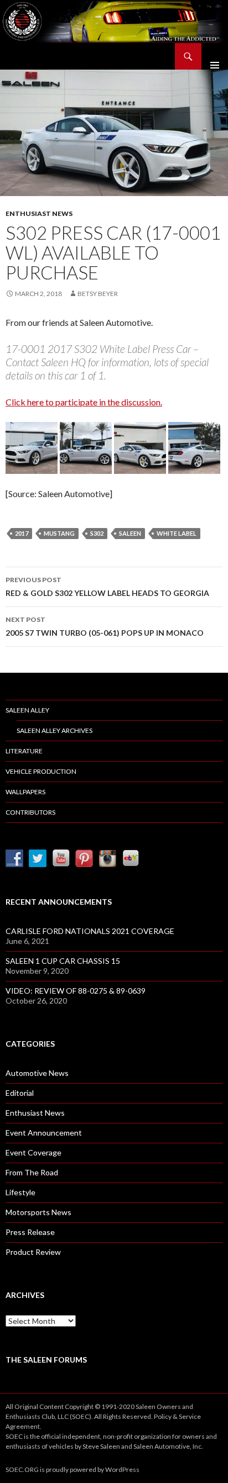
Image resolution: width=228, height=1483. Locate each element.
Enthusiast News (39, 213)
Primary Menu (214, 56)
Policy (163, 1416)
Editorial (20, 1092)
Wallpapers (25, 792)
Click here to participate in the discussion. (84, 402)
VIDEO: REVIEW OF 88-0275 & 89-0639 (76, 990)
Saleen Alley (27, 710)
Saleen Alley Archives (54, 730)
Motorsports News (38, 1212)
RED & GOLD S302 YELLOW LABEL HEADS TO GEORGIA (107, 587)
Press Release (30, 1232)
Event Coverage (33, 1152)
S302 (96, 533)
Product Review (33, 1252)
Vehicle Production (41, 771)
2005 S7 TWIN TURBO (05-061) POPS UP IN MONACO (105, 626)
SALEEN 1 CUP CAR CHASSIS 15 (63, 960)
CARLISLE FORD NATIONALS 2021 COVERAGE (90, 931)
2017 (21, 533)
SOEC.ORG (22, 1469)
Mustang (59, 533)
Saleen (130, 533)
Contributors (30, 812)
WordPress (122, 1469)
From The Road (32, 1172)
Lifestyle (20, 1192)
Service (190, 1416)
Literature (24, 751)
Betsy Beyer (97, 293)
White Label (176, 533)
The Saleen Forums (46, 1359)
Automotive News (37, 1073)
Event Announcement (44, 1132)
